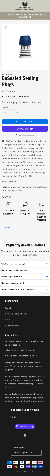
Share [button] (7, 227)
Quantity (5, 107)
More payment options (25, 135)
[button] (5, 6)
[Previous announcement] (5, 16)
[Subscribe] (40, 417)
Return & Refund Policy (16, 314)
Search (8, 308)
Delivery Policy (12, 325)
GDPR (7, 319)
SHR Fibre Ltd (28, 471)
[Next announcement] (45, 16)
